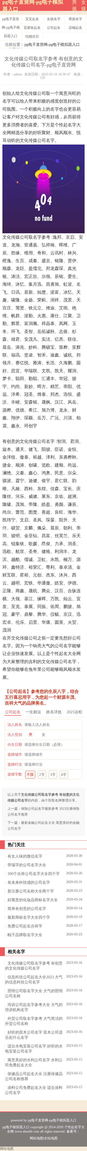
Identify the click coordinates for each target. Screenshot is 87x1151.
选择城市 (14, 754)
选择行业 (14, 764)
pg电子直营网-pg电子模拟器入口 (11, 27)
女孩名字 (53, 19)
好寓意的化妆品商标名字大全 (32, 900)
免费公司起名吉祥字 (24, 926)
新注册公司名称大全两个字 (30, 891)
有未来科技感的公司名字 (28, 882)
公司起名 (53, 28)
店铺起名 (75, 28)
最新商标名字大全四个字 (28, 917)
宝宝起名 (32, 19)
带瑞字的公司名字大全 (26, 865)
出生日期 (14, 744)
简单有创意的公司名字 (26, 909)
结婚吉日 (32, 36)
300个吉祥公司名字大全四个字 (33, 874)
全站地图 (51, 1138)
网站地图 (36, 1138)
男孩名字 (75, 19)
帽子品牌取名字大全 (24, 935)
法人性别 (14, 735)
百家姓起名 (32, 28)
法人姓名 (14, 725)
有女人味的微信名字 (24, 856)
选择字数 (14, 774)
